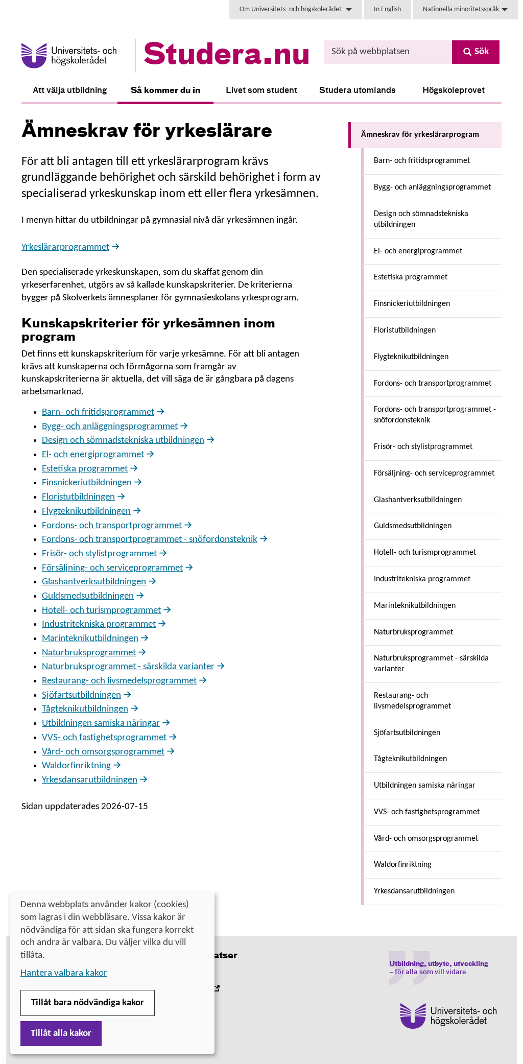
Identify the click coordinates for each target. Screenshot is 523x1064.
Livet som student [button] (261, 91)
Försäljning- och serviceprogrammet (112, 568)
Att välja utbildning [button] (70, 91)
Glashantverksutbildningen (94, 582)
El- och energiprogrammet (93, 455)
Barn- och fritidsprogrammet (98, 412)
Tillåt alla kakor (61, 1033)
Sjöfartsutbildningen (81, 695)
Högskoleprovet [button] (453, 91)
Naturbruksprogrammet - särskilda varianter (128, 667)
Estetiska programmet (85, 469)
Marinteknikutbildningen (90, 639)
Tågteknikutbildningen (85, 709)
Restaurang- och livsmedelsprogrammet (119, 681)
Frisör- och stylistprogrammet (99, 554)
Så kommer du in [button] (165, 91)
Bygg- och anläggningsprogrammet (110, 427)
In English (387, 9)
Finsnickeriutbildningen (87, 483)
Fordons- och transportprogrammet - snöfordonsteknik (149, 540)
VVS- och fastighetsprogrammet (104, 738)
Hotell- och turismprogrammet (101, 611)
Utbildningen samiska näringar (101, 723)
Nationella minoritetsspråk (461, 9)
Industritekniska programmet (99, 624)
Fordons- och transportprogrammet (112, 526)
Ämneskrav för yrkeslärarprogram (420, 135)
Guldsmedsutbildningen (88, 596)
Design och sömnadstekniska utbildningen (123, 440)
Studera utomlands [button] (357, 91)
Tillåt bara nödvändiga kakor (87, 1003)
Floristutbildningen (78, 497)
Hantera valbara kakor (63, 973)
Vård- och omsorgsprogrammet (103, 752)
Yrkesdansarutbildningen (89, 780)
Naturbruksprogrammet (89, 653)
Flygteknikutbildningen (86, 511)
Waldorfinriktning (76, 766)
